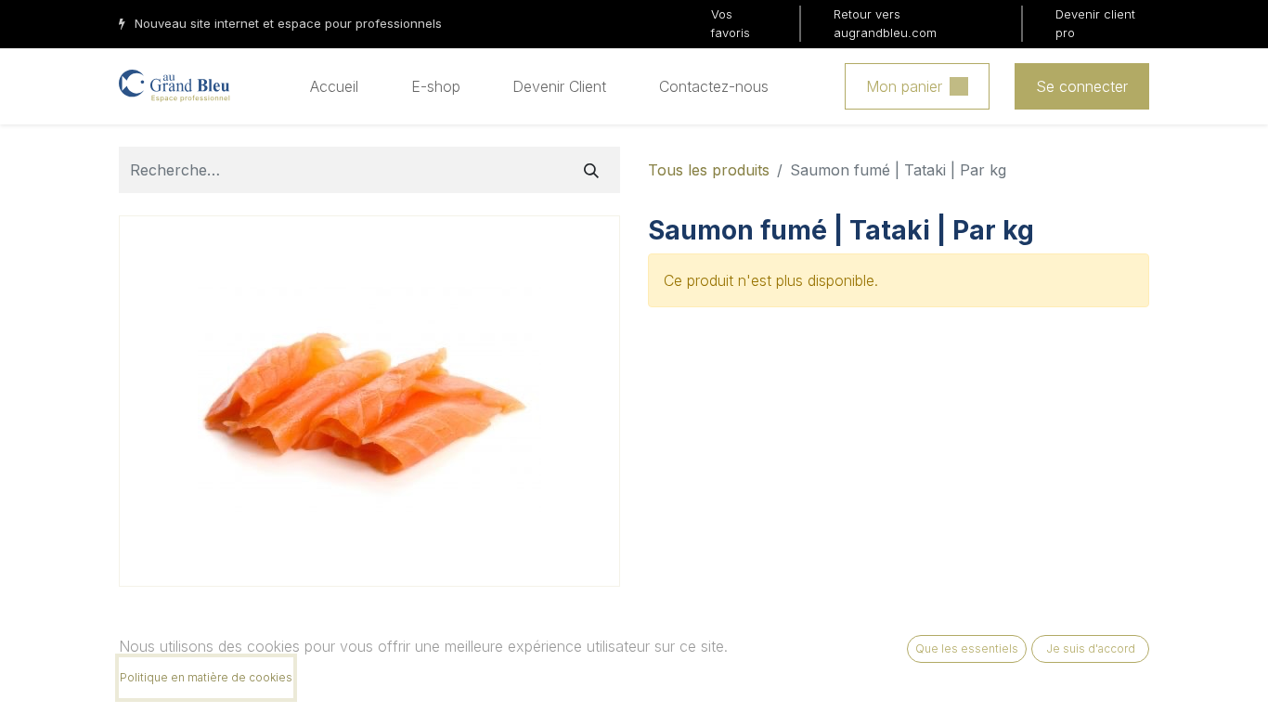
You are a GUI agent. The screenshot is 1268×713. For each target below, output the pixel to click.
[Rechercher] (591, 170)
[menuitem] (334, 86)
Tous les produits (709, 170)
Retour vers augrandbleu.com (885, 23)
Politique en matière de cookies (206, 677)
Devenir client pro (1095, 23)
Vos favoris (730, 23)
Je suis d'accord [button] (1090, 648)
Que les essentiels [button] (966, 648)
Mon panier (904, 86)
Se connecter (1082, 86)
